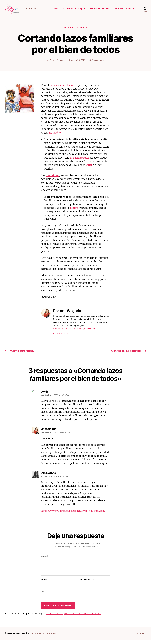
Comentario (47, 556)
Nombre (45, 580)
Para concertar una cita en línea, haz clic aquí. (74, 328)
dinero (74, 208)
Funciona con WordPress (44, 633)
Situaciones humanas (100, 8)
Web (43, 591)
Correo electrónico (85, 580)
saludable (55, 132)
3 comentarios (98, 60)
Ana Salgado (58, 60)
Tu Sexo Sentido (21, 633)
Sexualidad (59, 8)
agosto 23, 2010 (78, 60)
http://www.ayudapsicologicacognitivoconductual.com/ (73, 511)
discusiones (52, 175)
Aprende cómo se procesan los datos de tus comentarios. (73, 613)
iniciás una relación (62, 85)
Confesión (118, 8)
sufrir (89, 165)
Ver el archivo (60, 333)
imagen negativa (80, 157)
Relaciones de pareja (77, 8)
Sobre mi (130, 8)
